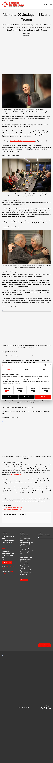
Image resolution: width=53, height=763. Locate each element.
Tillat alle (43, 396)
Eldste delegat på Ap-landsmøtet (13, 507)
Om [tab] (44, 369)
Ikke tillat (10, 396)
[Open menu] (51, 4)
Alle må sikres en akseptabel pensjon (14, 509)
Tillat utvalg (26, 396)
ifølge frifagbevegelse (17, 474)
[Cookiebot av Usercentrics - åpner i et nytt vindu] (45, 365)
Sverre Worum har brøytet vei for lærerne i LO (22, 141)
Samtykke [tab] (9, 369)
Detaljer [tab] (26, 369)
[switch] (20, 391)
